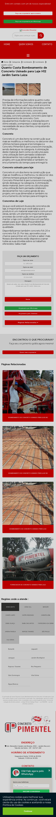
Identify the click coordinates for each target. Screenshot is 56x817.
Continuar (28, 811)
